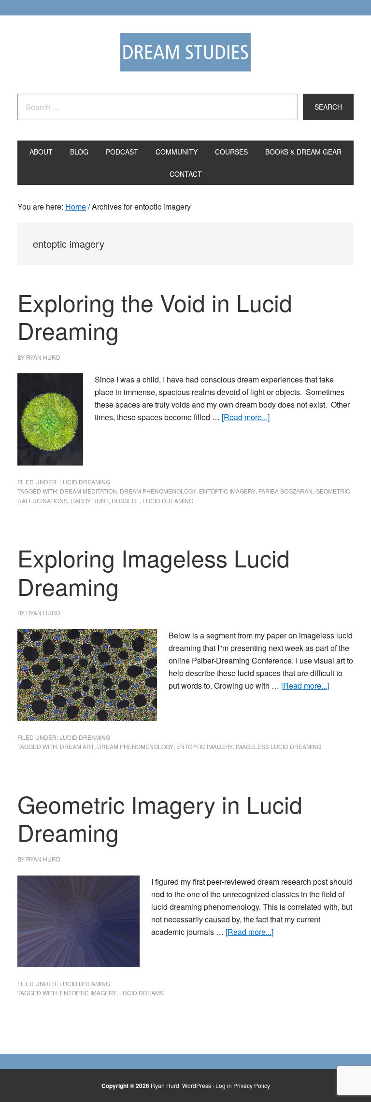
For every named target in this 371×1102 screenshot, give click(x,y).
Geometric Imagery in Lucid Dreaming (159, 818)
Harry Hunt (90, 500)
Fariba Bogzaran (285, 491)
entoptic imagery (227, 491)
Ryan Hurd (166, 1085)
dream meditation (88, 491)
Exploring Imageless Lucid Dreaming (153, 572)
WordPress (196, 1085)
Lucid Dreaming (84, 482)
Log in (223, 1085)
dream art (77, 746)
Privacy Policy (251, 1085)
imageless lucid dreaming (278, 746)
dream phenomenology (158, 491)
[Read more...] (246, 417)
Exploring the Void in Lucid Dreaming (154, 316)
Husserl (126, 500)
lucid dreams (141, 993)
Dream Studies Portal (185, 52)
